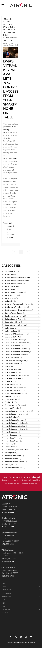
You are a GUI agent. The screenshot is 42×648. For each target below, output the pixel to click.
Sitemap (24, 642)
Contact (5, 606)
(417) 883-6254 (8, 544)
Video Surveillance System (14, 462)
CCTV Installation (11, 331)
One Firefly (17, 642)
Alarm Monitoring (11, 295)
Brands (4, 600)
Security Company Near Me (15, 414)
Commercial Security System (15, 355)
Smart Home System (12, 441)
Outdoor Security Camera (14, 405)
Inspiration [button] (6, 596)
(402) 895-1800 (8, 527)
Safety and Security (12, 408)
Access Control (8, 43)
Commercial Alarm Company (15, 334)
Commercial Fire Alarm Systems (17, 343)
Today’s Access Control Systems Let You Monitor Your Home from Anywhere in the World (10, 30)
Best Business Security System (16, 307)
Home (4, 583)
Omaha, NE (9, 402)
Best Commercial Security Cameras (18, 310)
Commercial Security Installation (17, 352)
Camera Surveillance (12, 322)
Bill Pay (5, 613)
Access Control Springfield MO (14, 45)
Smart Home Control (12, 438)
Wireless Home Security (14, 468)
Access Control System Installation (17, 277)
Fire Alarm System (11, 373)
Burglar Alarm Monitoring (14, 316)
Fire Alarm (9, 367)
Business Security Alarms (14, 319)
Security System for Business (15, 423)
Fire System (9, 381)
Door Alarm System (12, 364)
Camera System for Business (15, 325)
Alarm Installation (11, 289)
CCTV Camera (10, 328)
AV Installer (9, 301)
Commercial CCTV (12, 337)
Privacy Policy (31, 642)
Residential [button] (6, 590)
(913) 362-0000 (8, 512)
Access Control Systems (13, 283)
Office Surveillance (12, 399)
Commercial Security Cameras (16, 349)
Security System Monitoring (15, 429)
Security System (11, 227)
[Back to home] (21, 5)
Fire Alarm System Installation (16, 375)
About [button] (4, 586)
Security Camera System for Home (17, 411)
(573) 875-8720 (8, 576)
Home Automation (11, 384)
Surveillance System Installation (16, 450)
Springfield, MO (11, 271)
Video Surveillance (12, 459)
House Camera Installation (15, 393)
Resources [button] (6, 609)
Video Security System (13, 456)
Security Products (11, 417)
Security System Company (14, 420)
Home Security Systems (13, 390)
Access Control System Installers (17, 280)
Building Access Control (13, 313)
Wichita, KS (9, 465)
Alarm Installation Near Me (15, 292)
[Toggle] (38, 271)
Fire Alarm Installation (13, 370)
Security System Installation (15, 426)
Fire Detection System (13, 378)
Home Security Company (14, 387)
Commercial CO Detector (14, 340)
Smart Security (10, 444)
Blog (3, 603)
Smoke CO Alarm (11, 447)
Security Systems (11, 432)
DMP (10, 223)
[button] (3, 5)
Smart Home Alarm (12, 435)
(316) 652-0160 (8, 561)
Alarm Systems (10, 298)
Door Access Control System (15, 361)
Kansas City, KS (10, 396)
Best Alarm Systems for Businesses (17, 304)
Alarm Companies (11, 286)
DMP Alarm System (12, 358)
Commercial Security (12, 346)
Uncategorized (10, 453)
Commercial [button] (7, 593)
